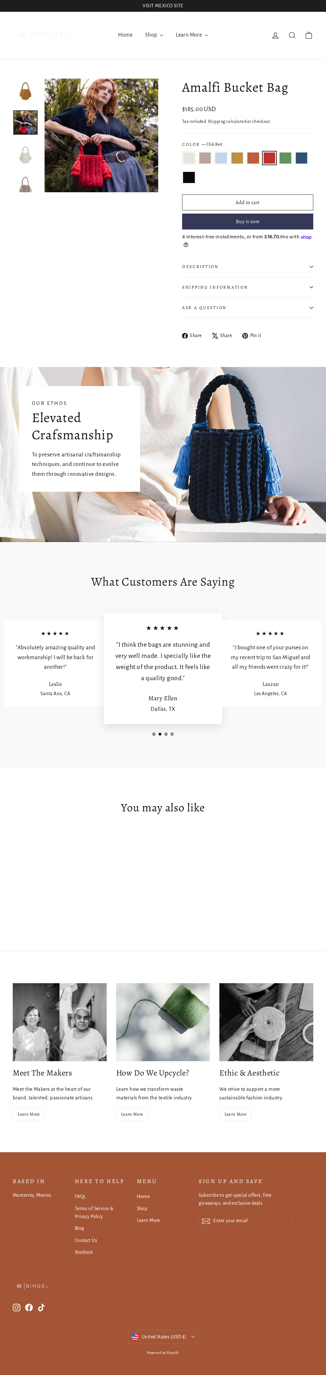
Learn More (189, 35)
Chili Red (269, 158)
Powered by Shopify (163, 1353)
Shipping (216, 121)
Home (125, 35)
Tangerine (253, 158)
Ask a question (204, 308)
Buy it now (247, 221)
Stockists (84, 1252)
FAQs (80, 1196)
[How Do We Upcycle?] (163, 1022)
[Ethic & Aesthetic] (266, 1022)
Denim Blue (301, 158)
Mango (237, 158)
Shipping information (215, 287)
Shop (151, 35)
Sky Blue (221, 158)
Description (200, 267)
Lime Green (285, 158)
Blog (79, 1228)
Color (202, 144)
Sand (205, 158)
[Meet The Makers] (60, 1022)
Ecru (189, 158)
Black (189, 177)
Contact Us (86, 1240)
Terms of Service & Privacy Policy (94, 1212)
